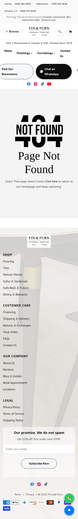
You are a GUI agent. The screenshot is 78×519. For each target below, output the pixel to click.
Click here (51, 181)
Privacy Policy (11, 407)
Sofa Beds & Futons (16, 288)
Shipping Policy (13, 420)
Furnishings (46, 53)
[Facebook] (29, 84)
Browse (12, 31)
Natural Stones (12, 274)
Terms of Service (13, 414)
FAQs (6, 338)
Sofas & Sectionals (15, 281)
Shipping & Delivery (16, 318)
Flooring (8, 261)
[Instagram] (36, 84)
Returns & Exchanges (17, 325)
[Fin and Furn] (39, 31)
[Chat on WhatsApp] (69, 498)
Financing (9, 312)
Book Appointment (15, 383)
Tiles (6, 268)
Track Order (10, 332)
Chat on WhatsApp (52, 71)
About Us (9, 363)
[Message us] (69, 510)
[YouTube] (49, 84)
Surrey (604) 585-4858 (17, 3)
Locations (9, 389)
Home (8, 51)
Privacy (30, 494)
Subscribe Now (39, 463)
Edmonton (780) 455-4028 (51, 3)
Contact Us (65, 53)
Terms (17, 494)
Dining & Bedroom (15, 294)
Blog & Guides (12, 376)
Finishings (24, 53)
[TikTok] (42, 84)
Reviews (8, 369)
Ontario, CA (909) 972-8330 (20, 11)
